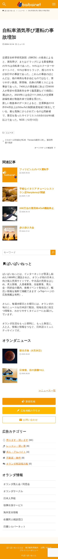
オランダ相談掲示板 (17, 463)
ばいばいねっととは (14, 547)
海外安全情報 (10, 512)
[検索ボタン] (4, 4)
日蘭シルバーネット (14, 526)
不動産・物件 (13, 457)
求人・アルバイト (16, 451)
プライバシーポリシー (29, 550)
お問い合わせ (46, 547)
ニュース (21, 44)
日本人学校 (9, 498)
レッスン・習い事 (16, 445)
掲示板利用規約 (31, 547)
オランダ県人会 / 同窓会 (16, 484)
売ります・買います (17, 439)
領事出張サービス (13, 505)
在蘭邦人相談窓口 (13, 519)
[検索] (52, 252)
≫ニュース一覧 (47, 390)
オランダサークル (13, 491)
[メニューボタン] (54, 4)
